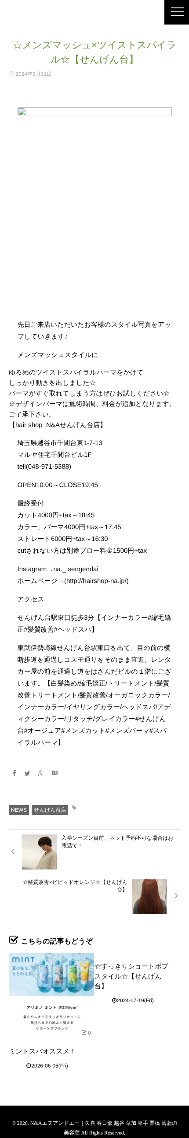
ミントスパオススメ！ (42, 1051)
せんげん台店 (50, 810)
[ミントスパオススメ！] (51, 995)
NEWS (19, 810)
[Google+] (41, 773)
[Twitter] (27, 773)
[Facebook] (14, 773)
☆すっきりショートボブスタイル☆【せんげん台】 (131, 976)
